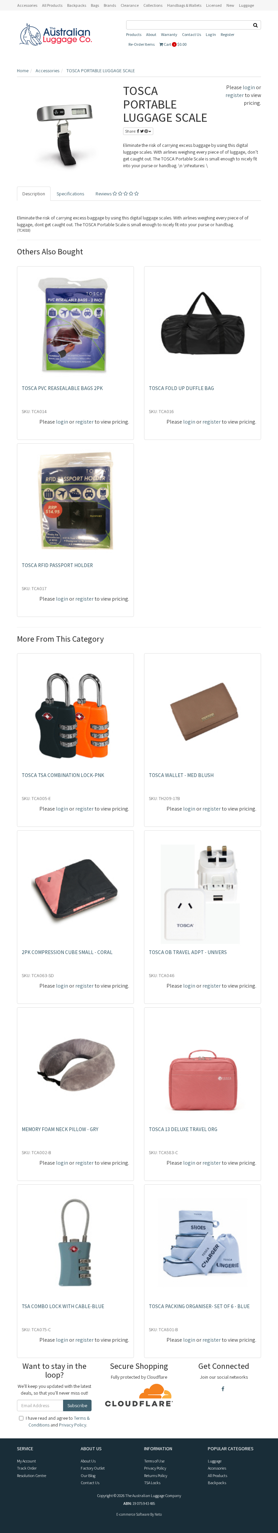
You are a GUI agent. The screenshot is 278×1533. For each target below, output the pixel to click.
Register (227, 34)
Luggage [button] (246, 5)
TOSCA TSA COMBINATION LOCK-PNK (63, 775)
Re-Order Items (141, 44)
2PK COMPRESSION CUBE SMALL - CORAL (67, 952)
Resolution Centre (31, 1475)
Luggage (214, 1460)
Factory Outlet (93, 1468)
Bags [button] (95, 5)
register (234, 95)
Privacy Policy (72, 1425)
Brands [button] (110, 5)
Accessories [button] (27, 5)
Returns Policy (155, 1475)
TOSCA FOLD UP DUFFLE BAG (181, 388)
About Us (88, 1460)
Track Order (27, 1468)
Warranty (169, 34)
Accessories (217, 1468)
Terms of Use (154, 1460)
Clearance (130, 5)
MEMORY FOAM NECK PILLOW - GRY (60, 1129)
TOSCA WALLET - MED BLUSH (181, 775)
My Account (26, 1460)
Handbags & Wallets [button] (184, 5)
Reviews (104, 194)
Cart (174, 44)
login (249, 87)
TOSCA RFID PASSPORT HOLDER (57, 565)
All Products (52, 5)
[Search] (255, 25)
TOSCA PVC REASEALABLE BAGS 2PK (62, 388)
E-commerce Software (133, 1514)
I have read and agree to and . (58, 1421)
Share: (131, 131)
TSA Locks (152, 1482)
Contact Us (191, 34)
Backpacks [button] (76, 5)
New (230, 5)
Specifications (70, 194)
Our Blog (88, 1475)
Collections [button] (152, 5)
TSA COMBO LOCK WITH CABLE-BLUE (63, 1306)
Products (133, 34)
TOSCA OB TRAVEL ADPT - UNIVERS (188, 952)
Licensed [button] (214, 5)
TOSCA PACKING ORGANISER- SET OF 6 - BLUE (199, 1306)
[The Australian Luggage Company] (55, 35)
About (151, 34)
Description (33, 194)
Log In (211, 34)
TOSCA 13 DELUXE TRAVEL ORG (183, 1129)
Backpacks (217, 1482)
